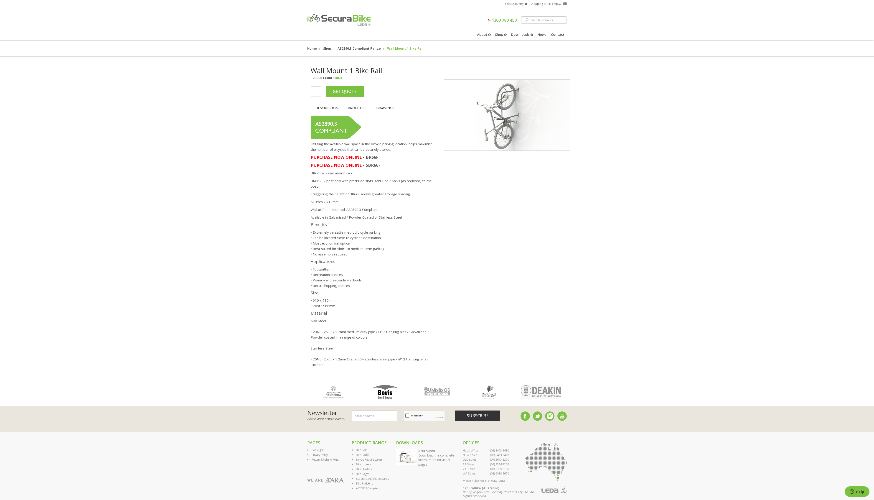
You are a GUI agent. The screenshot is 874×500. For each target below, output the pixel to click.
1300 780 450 (503, 20)
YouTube (562, 416)
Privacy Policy (320, 455)
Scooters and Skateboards (372, 479)
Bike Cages (362, 474)
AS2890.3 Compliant (368, 488)
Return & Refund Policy (325, 459)
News (541, 34)
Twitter (537, 416)
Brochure (357, 108)
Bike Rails (361, 450)
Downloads (521, 34)
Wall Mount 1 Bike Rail (405, 48)
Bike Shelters (364, 469)
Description (326, 108)
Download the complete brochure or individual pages (436, 458)
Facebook (525, 416)
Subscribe (477, 415)
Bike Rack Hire (364, 483)
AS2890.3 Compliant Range (359, 48)
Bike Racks (362, 455)
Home (312, 48)
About (482, 34)
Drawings (385, 108)
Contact (557, 34)
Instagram (549, 416)
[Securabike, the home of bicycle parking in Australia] (339, 18)
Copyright (317, 450)
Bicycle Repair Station (369, 459)
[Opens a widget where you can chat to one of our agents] (856, 492)
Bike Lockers (363, 464)
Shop (499, 34)
